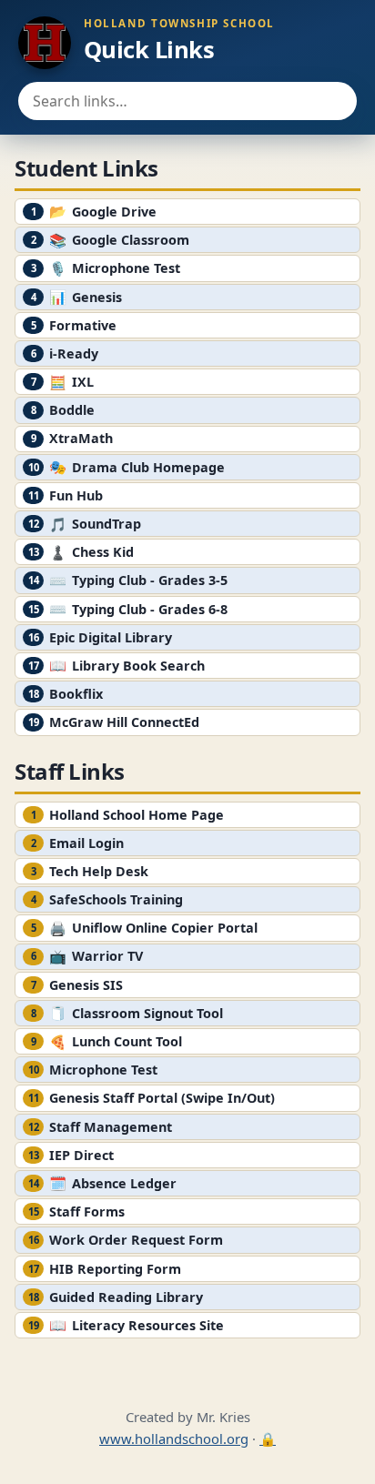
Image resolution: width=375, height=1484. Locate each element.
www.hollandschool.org (173, 1438)
